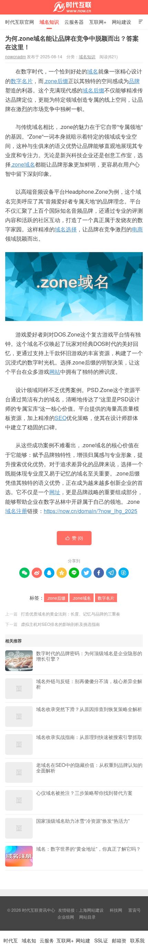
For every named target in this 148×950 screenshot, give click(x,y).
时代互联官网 (19, 21)
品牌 (134, 81)
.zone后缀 (56, 81)
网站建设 (121, 21)
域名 (92, 71)
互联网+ (97, 21)
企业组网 (65, 917)
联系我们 (137, 943)
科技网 (116, 910)
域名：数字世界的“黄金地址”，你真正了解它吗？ (88, 849)
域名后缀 (93, 90)
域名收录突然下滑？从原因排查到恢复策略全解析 (89, 709)
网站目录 (87, 917)
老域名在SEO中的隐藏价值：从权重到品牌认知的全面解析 (89, 768)
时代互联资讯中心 (74, 7)
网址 (54, 492)
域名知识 (49, 21)
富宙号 (134, 910)
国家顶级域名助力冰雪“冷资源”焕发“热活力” (83, 821)
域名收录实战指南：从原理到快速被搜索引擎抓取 (89, 737)
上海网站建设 (91, 910)
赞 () (74, 537)
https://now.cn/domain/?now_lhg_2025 (90, 511)
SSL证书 (101, 943)
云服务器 (74, 21)
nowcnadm (15, 56)
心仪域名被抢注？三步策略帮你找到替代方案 (84, 793)
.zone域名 (23, 164)
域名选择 (66, 229)
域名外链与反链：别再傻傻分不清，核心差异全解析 (89, 684)
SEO (60, 418)
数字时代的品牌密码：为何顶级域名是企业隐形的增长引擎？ (89, 656)
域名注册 (16, 511)
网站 (54, 372)
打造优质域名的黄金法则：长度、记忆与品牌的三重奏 (70, 614)
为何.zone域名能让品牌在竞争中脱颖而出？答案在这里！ (72, 42)
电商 (137, 229)
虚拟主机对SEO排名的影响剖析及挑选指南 (60, 624)
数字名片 (22, 81)
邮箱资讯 (119, 943)
